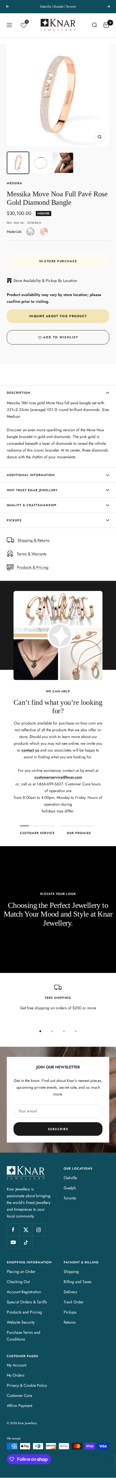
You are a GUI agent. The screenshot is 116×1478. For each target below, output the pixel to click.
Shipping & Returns (33, 540)
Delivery (70, 1292)
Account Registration (24, 1292)
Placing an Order (21, 1271)
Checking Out (18, 1281)
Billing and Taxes (78, 1281)
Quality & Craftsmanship (32, 505)
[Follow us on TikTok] (25, 1242)
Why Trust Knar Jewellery (32, 490)
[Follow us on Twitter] (25, 1229)
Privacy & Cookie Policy (27, 1385)
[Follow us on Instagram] (38, 1229)
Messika (14, 183)
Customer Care (19, 1395)
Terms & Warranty (31, 554)
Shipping (71, 1271)
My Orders (15, 1375)
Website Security (21, 1322)
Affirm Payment (19, 1405)
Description (18, 392)
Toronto (70, 1198)
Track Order (74, 1302)
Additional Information (31, 475)
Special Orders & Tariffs (27, 1302)
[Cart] (106, 25)
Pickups (14, 520)
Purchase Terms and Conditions (23, 1336)
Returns (70, 1322)
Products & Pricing (32, 567)
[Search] (94, 25)
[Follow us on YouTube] (13, 1242)
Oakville (70, 1178)
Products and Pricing (24, 1312)
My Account (16, 1365)
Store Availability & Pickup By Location (45, 280)
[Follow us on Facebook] (13, 1229)
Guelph (70, 1188)
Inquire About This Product (58, 316)
